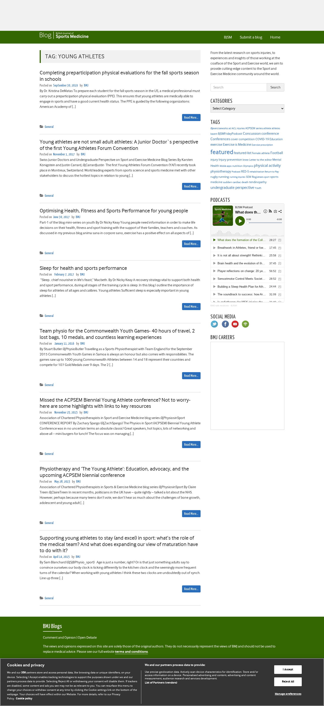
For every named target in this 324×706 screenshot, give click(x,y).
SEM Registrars (254, 176)
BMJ (86, 85)
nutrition (237, 165)
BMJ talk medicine (219, 305)
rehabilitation (257, 171)
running (223, 177)
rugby (214, 176)
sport (267, 177)
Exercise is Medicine (237, 144)
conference (270, 133)
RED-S (245, 171)
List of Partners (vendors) (161, 682)
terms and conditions (131, 652)
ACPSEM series (254, 128)
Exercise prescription (262, 144)
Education (276, 139)
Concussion (252, 133)
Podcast (236, 171)
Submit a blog (251, 37)
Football (276, 153)
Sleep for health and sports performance (83, 268)
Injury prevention (230, 160)
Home (275, 37)
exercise (216, 145)
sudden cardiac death (235, 182)
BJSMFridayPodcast (230, 133)
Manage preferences (288, 694)
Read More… (191, 117)
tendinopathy (257, 182)
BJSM (228, 37)
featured (221, 152)
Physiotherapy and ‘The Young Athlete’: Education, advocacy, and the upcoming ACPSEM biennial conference (114, 472)
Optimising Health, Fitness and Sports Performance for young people (114, 211)
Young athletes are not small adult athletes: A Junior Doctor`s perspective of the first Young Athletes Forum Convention (119, 145)
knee (246, 159)
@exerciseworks (219, 128)
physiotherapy (220, 171)
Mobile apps (226, 166)
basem (213, 133)
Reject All (288, 681)
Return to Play (272, 171)
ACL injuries (238, 128)
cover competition (243, 139)
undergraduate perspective (232, 187)
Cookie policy (24, 698)
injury (214, 160)
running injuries (237, 177)
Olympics (248, 166)
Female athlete (261, 153)
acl (230, 128)
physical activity (267, 165)
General (49, 127)
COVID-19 (262, 139)
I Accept (288, 669)
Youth (258, 187)
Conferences (220, 139)
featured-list (242, 153)
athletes (276, 128)
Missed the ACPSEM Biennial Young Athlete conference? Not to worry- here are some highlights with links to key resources (115, 403)
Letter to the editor (260, 159)
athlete (267, 128)
